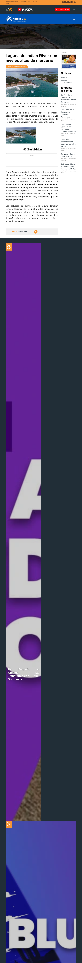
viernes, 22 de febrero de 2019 (16, 66)
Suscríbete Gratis (62, 9)
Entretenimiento (67, 82)
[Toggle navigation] (74, 9)
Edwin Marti (23, 231)
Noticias (64, 78)
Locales (64, 80)
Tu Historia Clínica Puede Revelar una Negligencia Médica (68, 166)
